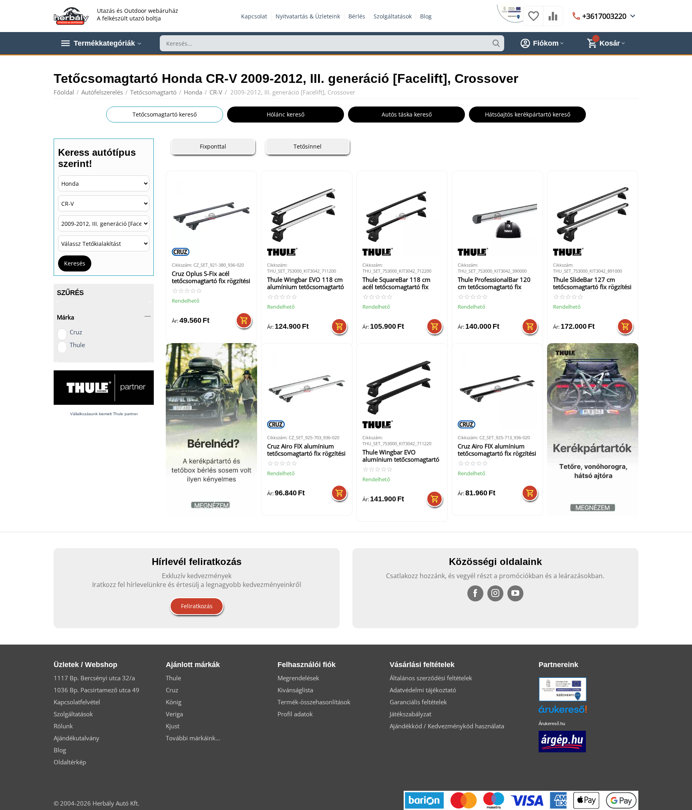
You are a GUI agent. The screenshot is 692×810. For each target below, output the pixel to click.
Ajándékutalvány (76, 738)
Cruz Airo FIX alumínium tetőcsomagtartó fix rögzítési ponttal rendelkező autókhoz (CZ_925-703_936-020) (306, 450)
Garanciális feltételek (418, 702)
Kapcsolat (254, 16)
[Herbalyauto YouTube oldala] (515, 593)
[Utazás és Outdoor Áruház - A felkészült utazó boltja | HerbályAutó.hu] (71, 15)
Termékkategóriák (104, 43)
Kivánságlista (295, 690)
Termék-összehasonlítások (314, 702)
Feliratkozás (197, 606)
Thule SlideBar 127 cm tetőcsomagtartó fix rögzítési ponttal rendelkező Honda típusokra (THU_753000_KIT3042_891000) (592, 283)
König (173, 702)
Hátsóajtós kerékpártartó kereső (527, 114)
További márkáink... (193, 738)
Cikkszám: (182, 265)
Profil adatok (295, 714)
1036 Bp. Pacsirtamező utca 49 (96, 690)
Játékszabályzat (410, 714)
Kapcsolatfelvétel (77, 702)
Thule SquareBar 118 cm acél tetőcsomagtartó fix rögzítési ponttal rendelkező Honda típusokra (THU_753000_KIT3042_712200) (401, 283)
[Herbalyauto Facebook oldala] (475, 593)
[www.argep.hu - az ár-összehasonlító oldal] (562, 741)
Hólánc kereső (285, 114)
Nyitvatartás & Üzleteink (308, 16)
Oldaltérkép (70, 762)
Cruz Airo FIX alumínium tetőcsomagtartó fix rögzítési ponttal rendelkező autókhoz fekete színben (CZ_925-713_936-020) (497, 450)
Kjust (172, 726)
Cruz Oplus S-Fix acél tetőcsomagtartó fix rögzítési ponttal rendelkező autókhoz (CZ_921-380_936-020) (211, 277)
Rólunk (63, 726)
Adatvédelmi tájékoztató (423, 690)
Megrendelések (298, 678)
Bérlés (356, 16)
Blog (426, 16)
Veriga (174, 714)
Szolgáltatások (393, 16)
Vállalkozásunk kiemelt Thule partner (104, 414)
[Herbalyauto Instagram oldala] (495, 593)
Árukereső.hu (552, 723)
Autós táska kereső (407, 114)
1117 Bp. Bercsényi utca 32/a (94, 678)
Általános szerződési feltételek (431, 678)
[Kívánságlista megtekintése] (533, 20)
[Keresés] (496, 43)
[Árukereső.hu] (575, 712)
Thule (77, 345)
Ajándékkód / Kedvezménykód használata (447, 726)
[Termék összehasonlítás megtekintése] (553, 20)
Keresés (74, 263)
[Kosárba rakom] (244, 320)
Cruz (76, 332)
